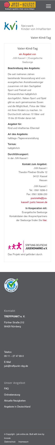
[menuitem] (47, 6)
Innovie (7, 438)
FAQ (6, 388)
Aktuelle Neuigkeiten (15, 400)
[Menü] (47, 6)
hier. (45, 220)
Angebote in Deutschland (17, 406)
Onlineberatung (12, 394)
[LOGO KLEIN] (22, 6)
